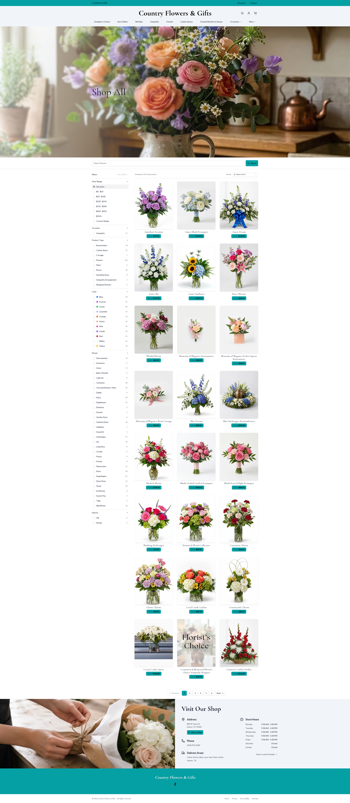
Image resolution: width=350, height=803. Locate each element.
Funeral (170, 21)
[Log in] (249, 13)
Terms (226, 799)
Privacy (234, 799)
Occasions (234, 21)
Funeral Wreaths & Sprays (211, 21)
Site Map (255, 799)
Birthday (139, 21)
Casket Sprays (186, 21)
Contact (253, 3)
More (251, 21)
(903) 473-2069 (100, 3)
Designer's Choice (102, 21)
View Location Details (265, 754)
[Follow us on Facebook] (175, 784)
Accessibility (244, 799)
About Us (241, 3)
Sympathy (154, 21)
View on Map (196, 732)
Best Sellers (123, 21)
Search (253, 163)
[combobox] (245, 174)
